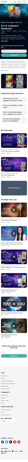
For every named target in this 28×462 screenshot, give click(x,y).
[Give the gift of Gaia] (19, 2)
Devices (3, 378)
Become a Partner (6, 415)
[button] (14, 100)
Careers (3, 398)
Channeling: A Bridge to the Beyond (10, 219)
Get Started (14, 55)
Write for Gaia (5, 400)
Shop (2, 412)
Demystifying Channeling (9, 220)
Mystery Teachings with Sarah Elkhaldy (11, 242)
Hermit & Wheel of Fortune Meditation (13, 267)
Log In (24, 1)
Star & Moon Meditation (8, 291)
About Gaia (4, 376)
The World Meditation (8, 175)
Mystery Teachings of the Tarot (11, 22)
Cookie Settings (5, 388)
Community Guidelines (7, 381)
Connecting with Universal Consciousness (9, 335)
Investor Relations (6, 409)
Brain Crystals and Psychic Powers (12, 313)
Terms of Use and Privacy (8, 383)
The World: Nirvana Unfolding (10, 151)
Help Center (4, 395)
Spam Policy (4, 386)
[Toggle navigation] (1, 1)
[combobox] (9, 421)
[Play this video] (14, 209)
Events (3, 403)
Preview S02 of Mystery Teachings (12, 244)
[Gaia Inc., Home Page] (5, 2)
